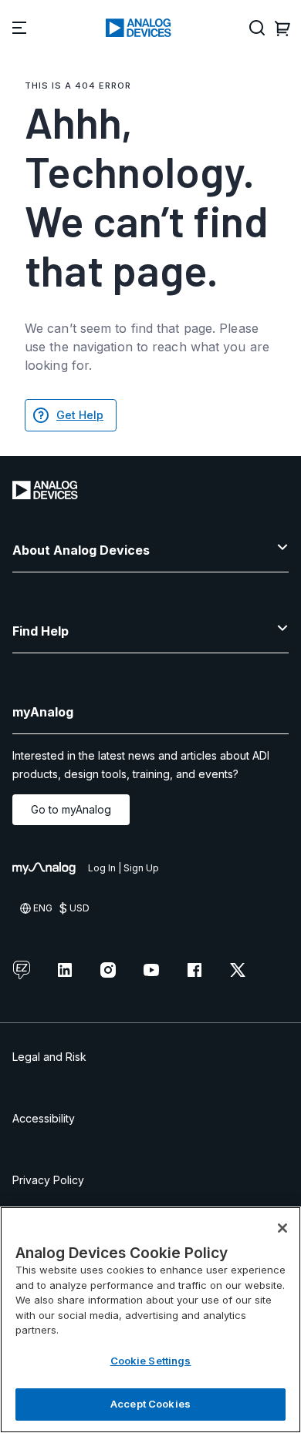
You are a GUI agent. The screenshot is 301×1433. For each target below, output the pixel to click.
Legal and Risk (49, 1056)
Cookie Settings (150, 1360)
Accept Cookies (150, 1404)
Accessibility (43, 1118)
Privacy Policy (48, 1179)
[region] (150, 1319)
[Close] (282, 1228)
